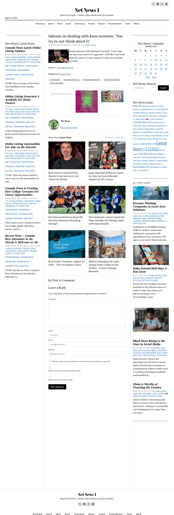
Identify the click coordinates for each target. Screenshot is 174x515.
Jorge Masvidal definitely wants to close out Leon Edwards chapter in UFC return (106, 176)
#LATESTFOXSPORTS (112, 80)
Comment (52, 299)
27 (135, 73)
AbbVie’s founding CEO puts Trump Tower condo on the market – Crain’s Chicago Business (104, 266)
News (60, 23)
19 (166, 64)
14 (140, 64)
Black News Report (148, 353)
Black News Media (149, 350)
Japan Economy (158, 135)
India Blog (162, 125)
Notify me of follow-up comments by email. (64, 371)
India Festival (150, 129)
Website (51, 350)
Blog (8, 57)
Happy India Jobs (158, 122)
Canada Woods (23, 251)
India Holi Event (147, 278)
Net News (9, 126)
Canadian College (12, 74)
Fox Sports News (65, 67)
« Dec (147, 77)
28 (140, 73)
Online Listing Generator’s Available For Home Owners (22, 99)
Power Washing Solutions (151, 157)
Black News (155, 348)
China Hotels (143, 116)
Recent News (30, 114)
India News (9, 111)
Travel (127, 23)
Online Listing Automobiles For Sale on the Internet (22, 145)
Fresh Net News (32, 109)
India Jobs (159, 132)
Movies (91, 23)
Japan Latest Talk (145, 139)
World (136, 23)
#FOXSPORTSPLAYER (71, 80)
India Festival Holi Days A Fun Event (150, 270)
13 (135, 64)
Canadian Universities (14, 218)
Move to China (156, 396)
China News (146, 393)
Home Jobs (137, 126)
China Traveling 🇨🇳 (142, 119)
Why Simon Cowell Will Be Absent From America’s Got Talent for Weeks (63, 176)
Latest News (20, 111)
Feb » (154, 77)
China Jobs (154, 116)
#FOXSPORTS (55, 80)
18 (161, 64)
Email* (50, 340)
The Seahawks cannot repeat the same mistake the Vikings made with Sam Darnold (107, 220)
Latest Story (36, 62)
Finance (101, 23)
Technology (79, 23)
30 (151, 73)
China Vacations (157, 119)
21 (140, 68)
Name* (50, 331)
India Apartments (149, 125)
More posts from (69, 127)
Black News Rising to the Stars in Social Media (149, 342)
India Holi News (148, 132)
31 (156, 73)
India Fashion (139, 129)
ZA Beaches (144, 170)
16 (151, 64)
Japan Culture (145, 135)
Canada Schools (23, 59)
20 (135, 68)
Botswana (40, 23)
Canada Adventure (18, 57)
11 (161, 59)
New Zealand (15, 114)
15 (146, 64)
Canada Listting (33, 57)
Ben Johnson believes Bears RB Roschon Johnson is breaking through (65, 220)
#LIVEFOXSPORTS (56, 83)
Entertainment (115, 23)
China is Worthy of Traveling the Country (147, 385)
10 (156, 59)
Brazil (68, 23)
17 (156, 64)
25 (161, 68)
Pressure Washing (149, 160)
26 (166, 68)
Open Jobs (137, 157)
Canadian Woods (20, 62)
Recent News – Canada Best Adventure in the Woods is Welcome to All (21, 239)
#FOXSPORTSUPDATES (91, 80)
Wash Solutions (156, 167)
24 (156, 68)
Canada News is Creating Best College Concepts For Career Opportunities (22, 191)
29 (146, 73)
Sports (51, 23)
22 (146, 68)
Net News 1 (87, 10)
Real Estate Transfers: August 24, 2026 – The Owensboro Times (66, 263)
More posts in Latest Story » (115, 137)
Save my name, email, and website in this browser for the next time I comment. (81, 361)
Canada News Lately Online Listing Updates (23, 49)
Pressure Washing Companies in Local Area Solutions (149, 206)
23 (151, 68)
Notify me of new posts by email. (60, 380)
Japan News (157, 139)
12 (166, 59)
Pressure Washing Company (153, 164)
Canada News (10, 59)
